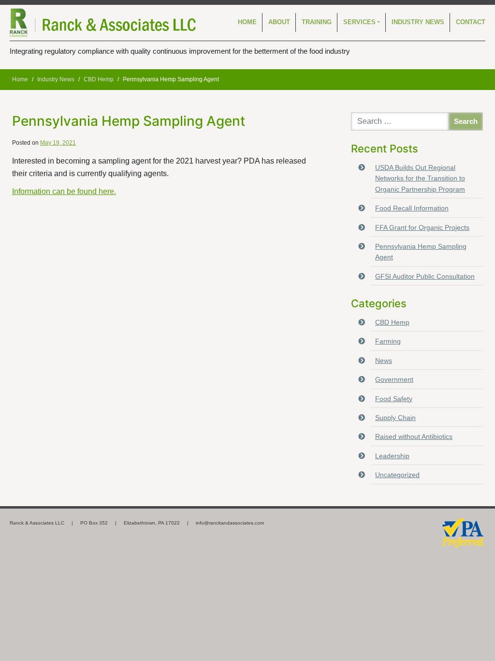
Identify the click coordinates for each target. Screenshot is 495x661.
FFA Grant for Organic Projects (422, 227)
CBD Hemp (392, 322)
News (383, 360)
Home (247, 22)
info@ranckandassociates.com (230, 523)
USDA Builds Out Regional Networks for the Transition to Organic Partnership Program (420, 178)
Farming (388, 341)
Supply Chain (395, 417)
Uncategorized (397, 475)
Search (466, 121)
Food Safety (393, 399)
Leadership (392, 456)
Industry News (418, 22)
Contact (470, 22)
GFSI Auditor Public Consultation (425, 276)
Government (394, 379)
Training (317, 22)
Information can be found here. (64, 191)
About (279, 22)
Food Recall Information (412, 208)
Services (359, 22)
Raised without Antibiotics (413, 436)
